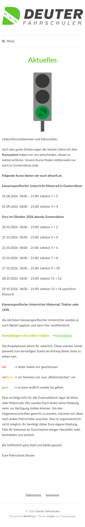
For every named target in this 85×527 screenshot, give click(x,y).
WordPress (29, 516)
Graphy (51, 516)
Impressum (52, 495)
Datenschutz (33, 495)
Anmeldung (64, 335)
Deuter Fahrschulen (48, 511)
